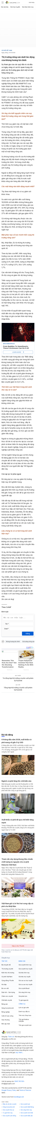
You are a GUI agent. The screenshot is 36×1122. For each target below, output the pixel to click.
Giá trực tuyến (15, 7)
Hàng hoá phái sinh (8, 1008)
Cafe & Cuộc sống (7, 1016)
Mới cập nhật (6, 1024)
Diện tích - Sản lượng (8, 992)
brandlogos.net (19, 1097)
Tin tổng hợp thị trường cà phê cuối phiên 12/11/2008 (18, 679)
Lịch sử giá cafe (24, 1007)
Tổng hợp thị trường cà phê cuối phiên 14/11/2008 (18, 689)
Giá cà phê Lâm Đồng (9, 1115)
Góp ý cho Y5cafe (18, 946)
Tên (7, 624)
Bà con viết (5, 988)
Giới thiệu (31, 2)
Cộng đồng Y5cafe (8, 980)
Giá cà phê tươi (25, 1104)
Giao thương (6, 1020)
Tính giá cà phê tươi (25, 1025)
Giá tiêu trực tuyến (24, 976)
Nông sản (5, 1004)
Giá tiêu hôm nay (28, 7)
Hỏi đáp (4, 984)
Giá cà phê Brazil (24, 988)
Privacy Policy (11, 1090)
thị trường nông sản (28, 641)
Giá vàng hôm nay (24, 992)
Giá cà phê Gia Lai (8, 1110)
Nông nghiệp (6, 1012)
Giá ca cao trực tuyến (25, 984)
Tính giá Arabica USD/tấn (24, 1020)
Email (6, 628)
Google (4, 1090)
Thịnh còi (11, 1037)
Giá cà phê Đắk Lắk (27, 1115)
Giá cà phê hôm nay (25, 965)
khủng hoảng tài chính (13, 641)
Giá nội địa (4, 7)
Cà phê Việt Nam (7, 50)
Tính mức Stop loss (25, 1015)
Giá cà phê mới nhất (27, 1113)
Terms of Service (25, 1090)
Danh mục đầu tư (24, 1011)
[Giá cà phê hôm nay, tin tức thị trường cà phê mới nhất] (12, 2)
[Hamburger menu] (3, 2)
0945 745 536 (19, 1081)
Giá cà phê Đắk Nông (27, 1107)
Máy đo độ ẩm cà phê (9, 1104)
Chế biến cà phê (7, 1000)
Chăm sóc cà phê (7, 996)
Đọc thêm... (19, 1052)
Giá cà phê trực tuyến (25, 969)
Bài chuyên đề (6, 965)
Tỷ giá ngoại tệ (23, 1000)
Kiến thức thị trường (8, 972)
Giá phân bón (23, 996)
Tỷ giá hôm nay (8, 1113)
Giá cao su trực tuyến (25, 980)
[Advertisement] (18, 29)
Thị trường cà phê (7, 969)
